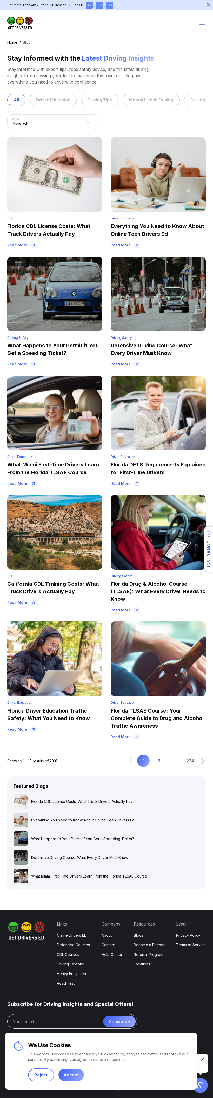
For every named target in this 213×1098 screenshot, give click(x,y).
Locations (142, 964)
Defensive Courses (73, 945)
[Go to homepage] (20, 23)
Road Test (66, 983)
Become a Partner (149, 945)
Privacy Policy (188, 935)
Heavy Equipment (72, 973)
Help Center (112, 954)
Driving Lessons (70, 964)
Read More (17, 245)
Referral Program (148, 954)
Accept (71, 1075)
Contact (108, 945)
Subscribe (119, 1021)
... (174, 760)
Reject (41, 1075)
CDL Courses (68, 954)
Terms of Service (191, 945)
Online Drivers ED (72, 935)
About (107, 935)
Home (12, 42)
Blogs (138, 935)
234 (190, 760)
